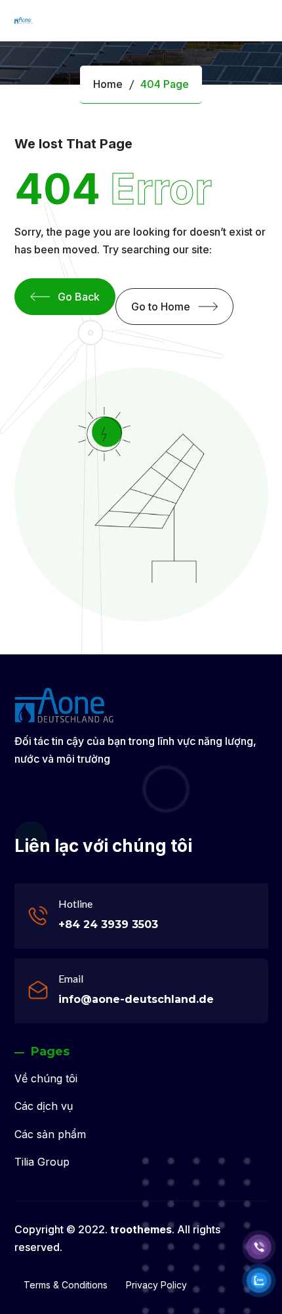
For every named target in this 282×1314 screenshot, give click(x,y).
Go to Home (160, 306)
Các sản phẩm (50, 1134)
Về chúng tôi (45, 1078)
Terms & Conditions (66, 1284)
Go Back (79, 296)
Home (108, 84)
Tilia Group (42, 1161)
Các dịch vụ (43, 1106)
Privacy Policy (156, 1284)
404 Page (164, 84)
